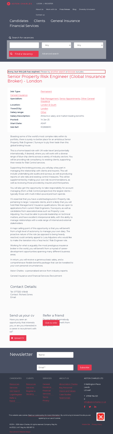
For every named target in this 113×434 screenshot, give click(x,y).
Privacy (46, 400)
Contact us (40, 15)
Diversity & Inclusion (87, 9)
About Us (39, 9)
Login (39, 3)
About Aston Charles (68, 384)
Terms (45, 397)
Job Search (15, 391)
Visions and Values (67, 391)
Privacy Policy (97, 424)
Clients (39, 21)
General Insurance (65, 21)
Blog (74, 9)
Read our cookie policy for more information (44, 415)
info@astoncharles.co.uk (95, 402)
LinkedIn (95, 406)
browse (71, 71)
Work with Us (51, 9)
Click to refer (51, 323)
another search (58, 71)
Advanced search (50, 53)
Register (49, 3)
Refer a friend (13, 399)
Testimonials (64, 398)
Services (13, 387)
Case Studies (65, 394)
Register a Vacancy (30, 392)
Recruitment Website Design (20, 432)
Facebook (84, 406)
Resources (14, 384)
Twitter (90, 406)
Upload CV (19, 338)
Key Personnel (65, 387)
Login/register (16, 394)
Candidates (19, 21)
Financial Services (24, 26)
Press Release (65, 9)
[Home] (19, 3)
